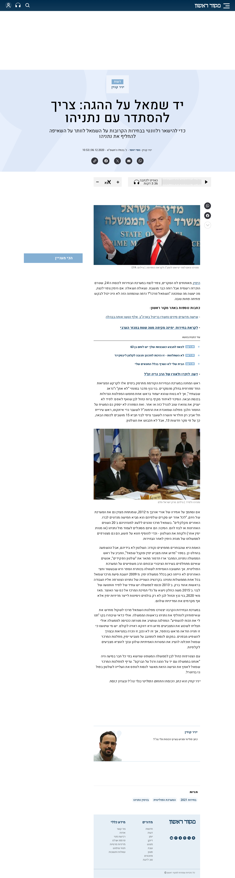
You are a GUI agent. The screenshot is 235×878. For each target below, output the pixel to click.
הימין (196, 283)
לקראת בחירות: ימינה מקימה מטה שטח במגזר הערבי (159, 327)
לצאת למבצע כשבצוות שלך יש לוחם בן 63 (157, 347)
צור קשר (121, 829)
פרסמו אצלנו (118, 840)
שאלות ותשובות (117, 852)
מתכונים (148, 856)
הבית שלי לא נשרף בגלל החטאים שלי (159, 364)
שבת (150, 848)
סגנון (150, 852)
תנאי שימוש (119, 848)
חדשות (149, 829)
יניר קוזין (117, 87)
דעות (117, 81)
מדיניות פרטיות (117, 844)
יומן (151, 837)
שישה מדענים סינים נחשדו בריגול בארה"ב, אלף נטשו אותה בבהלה (152, 317)
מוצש (150, 844)
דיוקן (150, 840)
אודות (122, 833)
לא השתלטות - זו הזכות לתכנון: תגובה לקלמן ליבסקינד (149, 355)
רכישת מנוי (119, 837)
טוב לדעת (148, 860)
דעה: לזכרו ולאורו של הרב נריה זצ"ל (171, 374)
